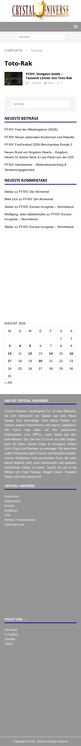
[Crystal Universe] (40, 19)
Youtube (9, 639)
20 (40, 361)
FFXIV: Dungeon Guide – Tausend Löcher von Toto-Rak (49, 76)
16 (71, 353)
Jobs (7, 515)
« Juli (8, 382)
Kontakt (9, 505)
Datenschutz (12, 501)
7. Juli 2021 (35, 83)
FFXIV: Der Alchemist (34, 191)
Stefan (50, 83)
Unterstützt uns (14, 524)
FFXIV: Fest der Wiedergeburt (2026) (31, 129)
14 (51, 353)
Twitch (8, 643)
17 (9, 361)
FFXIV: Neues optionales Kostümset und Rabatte (39, 137)
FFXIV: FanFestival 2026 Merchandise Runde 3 (38, 144)
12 (30, 353)
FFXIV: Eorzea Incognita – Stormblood (46, 207)
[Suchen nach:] (40, 37)
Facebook (10, 629)
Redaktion (11, 510)
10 (9, 353)
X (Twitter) (11, 634)
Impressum (11, 496)
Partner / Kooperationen (19, 519)
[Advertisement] (40, 275)
